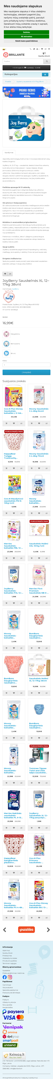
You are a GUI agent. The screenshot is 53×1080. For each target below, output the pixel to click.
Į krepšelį (26, 372)
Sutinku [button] (26, 32)
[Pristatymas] (34, 49)
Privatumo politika (10, 961)
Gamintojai (7, 985)
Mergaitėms (15, 334)
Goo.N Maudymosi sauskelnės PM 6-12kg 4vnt (13, 500)
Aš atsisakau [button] (26, 36)
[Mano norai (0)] (42, 49)
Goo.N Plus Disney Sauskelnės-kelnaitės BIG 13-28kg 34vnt (38, 906)
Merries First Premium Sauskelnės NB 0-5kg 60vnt (38, 591)
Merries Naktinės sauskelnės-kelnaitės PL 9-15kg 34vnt (14, 816)
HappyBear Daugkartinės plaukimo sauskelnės (11, 861)
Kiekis (5, 361)
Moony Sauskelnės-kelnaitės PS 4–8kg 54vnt (14, 906)
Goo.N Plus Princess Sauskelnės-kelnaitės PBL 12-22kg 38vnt (38, 862)
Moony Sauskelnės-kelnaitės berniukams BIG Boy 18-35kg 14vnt (38, 502)
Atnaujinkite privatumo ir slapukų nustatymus (20, 1078)
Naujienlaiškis (8, 1007)
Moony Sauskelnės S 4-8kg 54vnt (38, 410)
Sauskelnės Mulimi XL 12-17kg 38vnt (38, 679)
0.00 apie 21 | (27, 68)
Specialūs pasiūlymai (10, 990)
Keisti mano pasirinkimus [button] (26, 41)
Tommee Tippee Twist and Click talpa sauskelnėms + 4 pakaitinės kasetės (39, 772)
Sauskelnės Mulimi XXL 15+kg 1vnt (38, 544)
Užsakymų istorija (9, 1002)
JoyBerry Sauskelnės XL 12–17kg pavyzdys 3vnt (38, 816)
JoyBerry (15, 289)
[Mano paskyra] (38, 49)
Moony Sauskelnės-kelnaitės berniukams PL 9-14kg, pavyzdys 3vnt (13, 638)
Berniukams (15, 344)
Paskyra (6, 1000)
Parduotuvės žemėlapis (11, 993)
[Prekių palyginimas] (45, 49)
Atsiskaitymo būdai (10, 958)
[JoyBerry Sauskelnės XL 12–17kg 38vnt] (26, 123)
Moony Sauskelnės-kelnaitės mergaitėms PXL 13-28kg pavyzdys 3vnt (13, 728)
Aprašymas (9, 152)
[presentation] (4, 930)
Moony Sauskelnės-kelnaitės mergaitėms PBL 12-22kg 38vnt (12, 772)
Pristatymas (7, 956)
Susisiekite (6, 970)
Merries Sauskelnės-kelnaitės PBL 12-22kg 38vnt (12, 546)
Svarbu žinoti (7, 953)
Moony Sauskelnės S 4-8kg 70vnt (38, 455)
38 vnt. (13, 353)
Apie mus (6, 950)
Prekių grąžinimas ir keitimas (13, 973)
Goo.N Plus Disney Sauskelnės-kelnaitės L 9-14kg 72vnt (13, 412)
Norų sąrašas (7, 1005)
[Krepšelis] (49, 49)
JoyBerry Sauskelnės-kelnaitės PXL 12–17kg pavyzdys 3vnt (13, 592)
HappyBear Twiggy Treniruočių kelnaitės (10, 457)
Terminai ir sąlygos (9, 963)
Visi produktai (8, 987)
